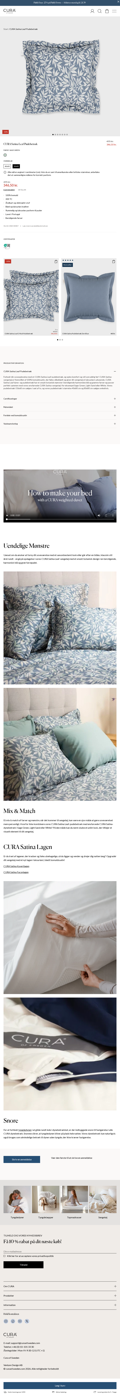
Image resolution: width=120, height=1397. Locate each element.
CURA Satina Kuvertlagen (16, 866)
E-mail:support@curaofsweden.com (22, 1343)
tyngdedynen (24, 1129)
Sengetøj (102, 1217)
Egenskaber (9, 190)
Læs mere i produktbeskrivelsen (35, 226)
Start (6, 29)
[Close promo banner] (118, 1)
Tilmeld (23, 1264)
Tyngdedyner (17, 1217)
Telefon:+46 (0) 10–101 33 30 (19, 1346)
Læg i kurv (60, 1385)
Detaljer (22, 190)
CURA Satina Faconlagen (16, 872)
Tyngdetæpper (45, 1217)
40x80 (7, 166)
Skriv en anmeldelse (22, 1159)
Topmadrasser (74, 1217)
